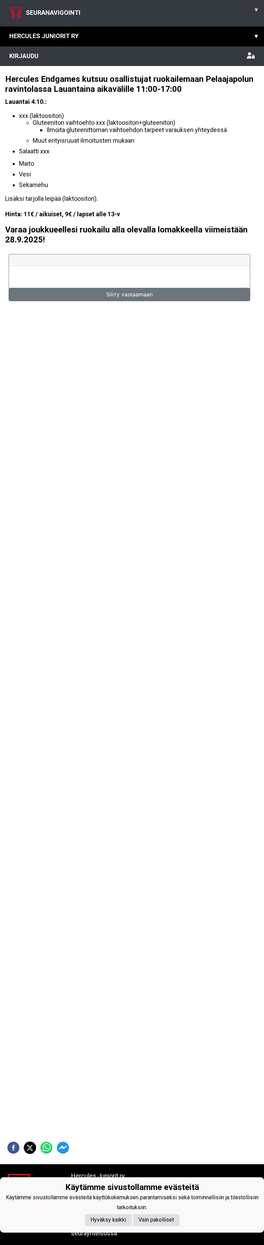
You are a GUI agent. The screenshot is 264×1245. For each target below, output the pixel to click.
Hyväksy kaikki (108, 1219)
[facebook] (13, 1148)
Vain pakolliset (156, 1219)
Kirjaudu (23, 55)
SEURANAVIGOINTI (142, 11)
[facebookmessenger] (63, 1148)
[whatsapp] (46, 1148)
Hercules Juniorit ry (133, 36)
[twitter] (30, 1148)
